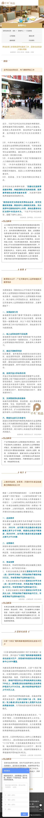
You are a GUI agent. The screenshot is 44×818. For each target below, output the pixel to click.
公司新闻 (12, 36)
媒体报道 (12, 40)
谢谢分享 (31, 36)
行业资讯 (31, 40)
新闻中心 (22, 25)
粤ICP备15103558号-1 (34, 815)
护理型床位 (17, 680)
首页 (14, 31)
